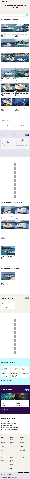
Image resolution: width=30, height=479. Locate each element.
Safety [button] (11, 443)
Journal (2, 454)
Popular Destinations (13, 454)
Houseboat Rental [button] (22, 443)
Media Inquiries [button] (3, 442)
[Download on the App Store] (3, 380)
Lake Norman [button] (12, 465)
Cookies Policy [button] (3, 446)
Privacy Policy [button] (15, 477)
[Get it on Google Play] (9, 380)
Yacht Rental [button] (21, 446)
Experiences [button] (22, 437)
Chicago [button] (11, 464)
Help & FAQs (21, 456)
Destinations (2, 460)
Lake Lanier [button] (11, 457)
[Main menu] (28, 1)
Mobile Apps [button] (12, 442)
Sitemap (2, 450)
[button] (8, 28)
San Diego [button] (11, 460)
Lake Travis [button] (11, 461)
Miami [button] (11, 456)
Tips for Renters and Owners (4, 461)
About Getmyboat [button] (3, 439)
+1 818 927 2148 (22, 457)
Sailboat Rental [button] (22, 447)
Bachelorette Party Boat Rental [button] (24, 449)
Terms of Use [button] (2, 443)
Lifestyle (2, 457)
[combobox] (6, 15)
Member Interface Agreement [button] (5, 449)
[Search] (27, 15)
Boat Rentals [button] (21, 439)
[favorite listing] (14, 62)
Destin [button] (11, 468)
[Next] (28, 135)
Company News (3, 456)
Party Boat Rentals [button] (22, 450)
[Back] (26, 135)
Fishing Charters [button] (22, 442)
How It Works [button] (12, 439)
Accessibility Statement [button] (4, 447)
